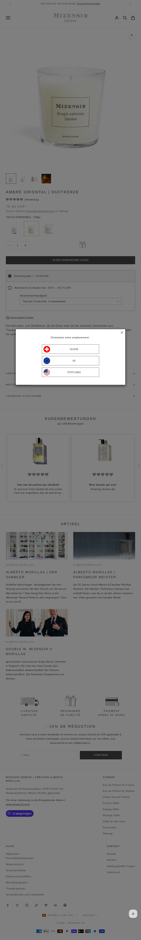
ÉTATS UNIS (74, 372)
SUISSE (74, 349)
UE (74, 360)
